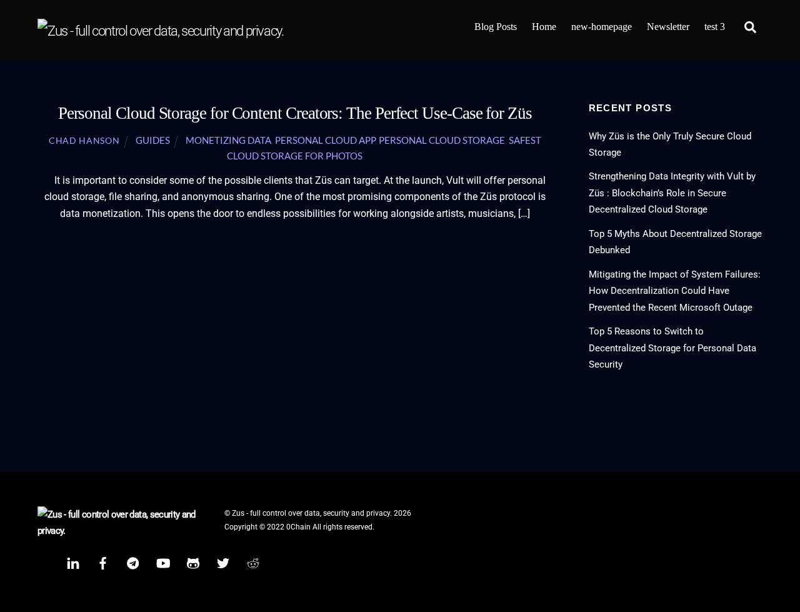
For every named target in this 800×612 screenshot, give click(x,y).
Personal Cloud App (325, 140)
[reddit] (253, 562)
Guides (153, 140)
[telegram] (133, 562)
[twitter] (223, 562)
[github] (193, 562)
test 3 (714, 26)
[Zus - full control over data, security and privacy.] (161, 31)
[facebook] (103, 562)
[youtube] (163, 562)
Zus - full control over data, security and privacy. (312, 513)
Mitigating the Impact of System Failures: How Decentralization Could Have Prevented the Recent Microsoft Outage (675, 291)
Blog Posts (495, 26)
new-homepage (601, 26)
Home (544, 26)
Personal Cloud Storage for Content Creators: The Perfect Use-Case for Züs (295, 113)
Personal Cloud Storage (442, 140)
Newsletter (668, 26)
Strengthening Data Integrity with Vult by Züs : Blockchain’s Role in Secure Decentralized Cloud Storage (672, 193)
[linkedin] (73, 562)
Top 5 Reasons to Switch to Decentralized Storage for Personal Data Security (672, 348)
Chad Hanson (84, 141)
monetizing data (228, 140)
